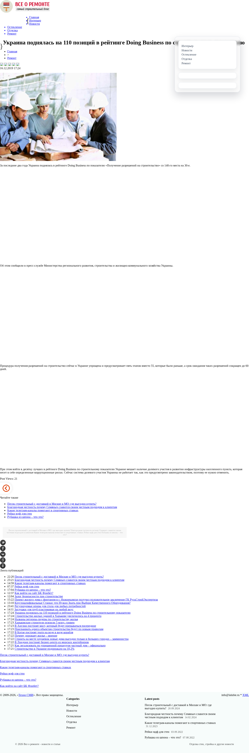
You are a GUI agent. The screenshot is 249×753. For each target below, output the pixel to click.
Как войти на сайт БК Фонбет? (34, 593)
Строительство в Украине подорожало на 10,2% (44, 648)
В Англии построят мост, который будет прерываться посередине (55, 625)
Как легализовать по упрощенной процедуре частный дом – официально (60, 645)
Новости (71, 710)
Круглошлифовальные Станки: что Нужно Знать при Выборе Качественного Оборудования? (73, 602)
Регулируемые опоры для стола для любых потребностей (50, 606)
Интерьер (72, 705)
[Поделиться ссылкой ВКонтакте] (1, 64)
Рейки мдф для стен (19, 513)
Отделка (71, 721)
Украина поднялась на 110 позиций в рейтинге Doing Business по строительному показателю (73, 612)
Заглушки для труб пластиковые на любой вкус (43, 609)
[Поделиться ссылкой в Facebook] (5, 64)
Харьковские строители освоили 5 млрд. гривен (45, 622)
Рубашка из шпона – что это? (25, 516)
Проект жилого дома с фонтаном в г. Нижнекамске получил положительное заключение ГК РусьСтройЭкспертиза (86, 599)
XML (245, 695)
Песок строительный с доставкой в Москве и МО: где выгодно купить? (51, 503)
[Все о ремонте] (25, 11)
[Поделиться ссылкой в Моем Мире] (13, 64)
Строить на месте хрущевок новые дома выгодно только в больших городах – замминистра (72, 638)
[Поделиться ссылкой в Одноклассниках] (17, 64)
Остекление (73, 716)
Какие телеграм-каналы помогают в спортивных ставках (42, 510)
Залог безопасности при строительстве (39, 596)
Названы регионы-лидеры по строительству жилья (46, 619)
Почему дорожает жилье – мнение (36, 635)
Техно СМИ (25, 695)
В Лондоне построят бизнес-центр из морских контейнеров (52, 642)
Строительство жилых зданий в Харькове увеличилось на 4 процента (58, 616)
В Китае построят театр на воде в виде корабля (44, 632)
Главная (12, 51)
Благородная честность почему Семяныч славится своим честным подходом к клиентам (62, 507)
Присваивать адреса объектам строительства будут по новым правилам (59, 629)
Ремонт (11, 58)
